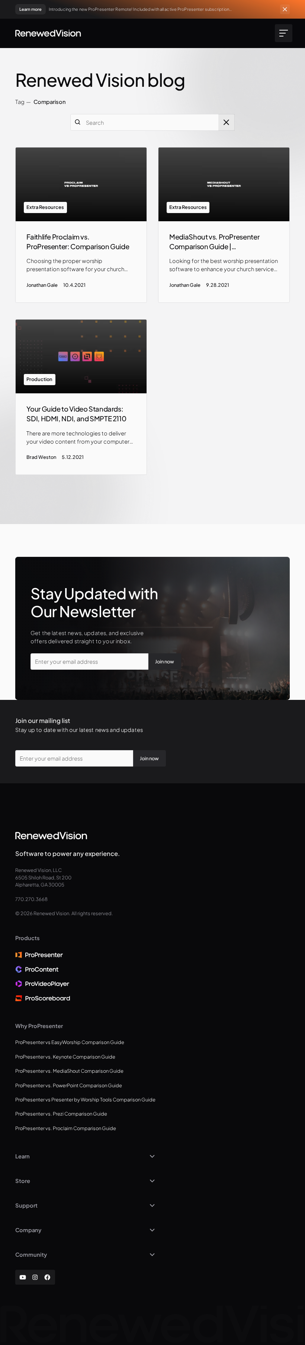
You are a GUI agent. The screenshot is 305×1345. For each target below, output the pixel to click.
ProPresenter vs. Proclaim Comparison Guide (65, 1128)
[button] (282, 33)
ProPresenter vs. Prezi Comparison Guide (61, 1114)
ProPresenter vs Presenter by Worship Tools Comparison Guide (85, 1100)
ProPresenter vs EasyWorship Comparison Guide (69, 1042)
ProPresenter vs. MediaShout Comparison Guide (69, 1071)
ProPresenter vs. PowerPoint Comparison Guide (68, 1085)
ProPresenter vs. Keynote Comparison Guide (65, 1057)
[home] (48, 33)
